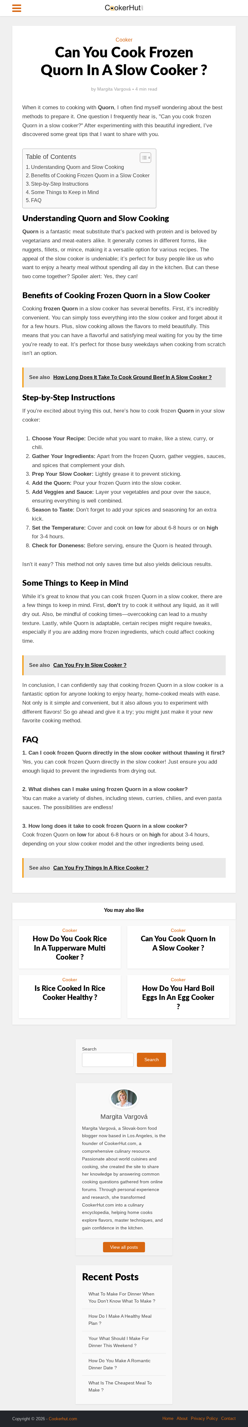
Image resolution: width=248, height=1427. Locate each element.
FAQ (36, 200)
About (182, 1418)
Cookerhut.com (63, 1418)
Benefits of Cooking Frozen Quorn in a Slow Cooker (90, 175)
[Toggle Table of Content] (142, 157)
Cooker (124, 40)
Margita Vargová (114, 89)
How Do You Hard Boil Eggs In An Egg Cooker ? (178, 998)
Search (89, 1048)
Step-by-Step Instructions (59, 184)
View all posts (124, 1247)
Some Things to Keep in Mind (65, 192)
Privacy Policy (204, 1418)
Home (167, 1418)
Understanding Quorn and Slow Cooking (77, 167)
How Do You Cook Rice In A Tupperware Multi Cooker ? (70, 948)
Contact (228, 1418)
